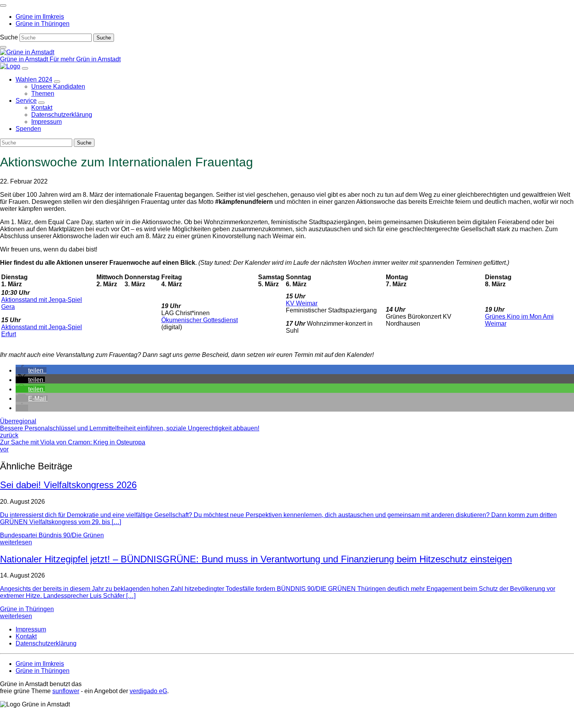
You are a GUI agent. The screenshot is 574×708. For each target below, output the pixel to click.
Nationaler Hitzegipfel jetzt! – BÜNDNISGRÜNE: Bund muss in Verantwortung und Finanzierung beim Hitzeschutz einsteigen (256, 559)
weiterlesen (16, 542)
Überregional (18, 421)
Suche (9, 37)
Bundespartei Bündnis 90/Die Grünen (52, 535)
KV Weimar (301, 303)
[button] (31, 370)
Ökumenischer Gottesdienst (199, 320)
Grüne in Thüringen (27, 609)
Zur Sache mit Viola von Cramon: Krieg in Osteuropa (72, 446)
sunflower (65, 691)
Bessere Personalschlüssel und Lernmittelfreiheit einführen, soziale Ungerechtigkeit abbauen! (129, 432)
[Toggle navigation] (3, 5)
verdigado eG (148, 691)
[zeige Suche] (3, 47)
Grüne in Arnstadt (25, 59)
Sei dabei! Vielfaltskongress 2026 (68, 485)
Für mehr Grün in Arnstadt (85, 59)
